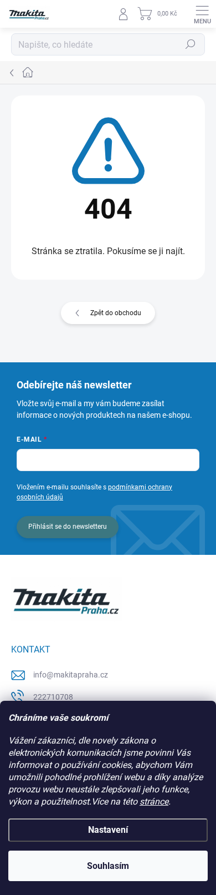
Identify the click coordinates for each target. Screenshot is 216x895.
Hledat (190, 44)
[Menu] (202, 14)
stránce (154, 801)
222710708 (53, 696)
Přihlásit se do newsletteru (67, 526)
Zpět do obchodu (115, 313)
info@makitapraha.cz (70, 674)
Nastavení (108, 830)
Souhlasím (108, 866)
